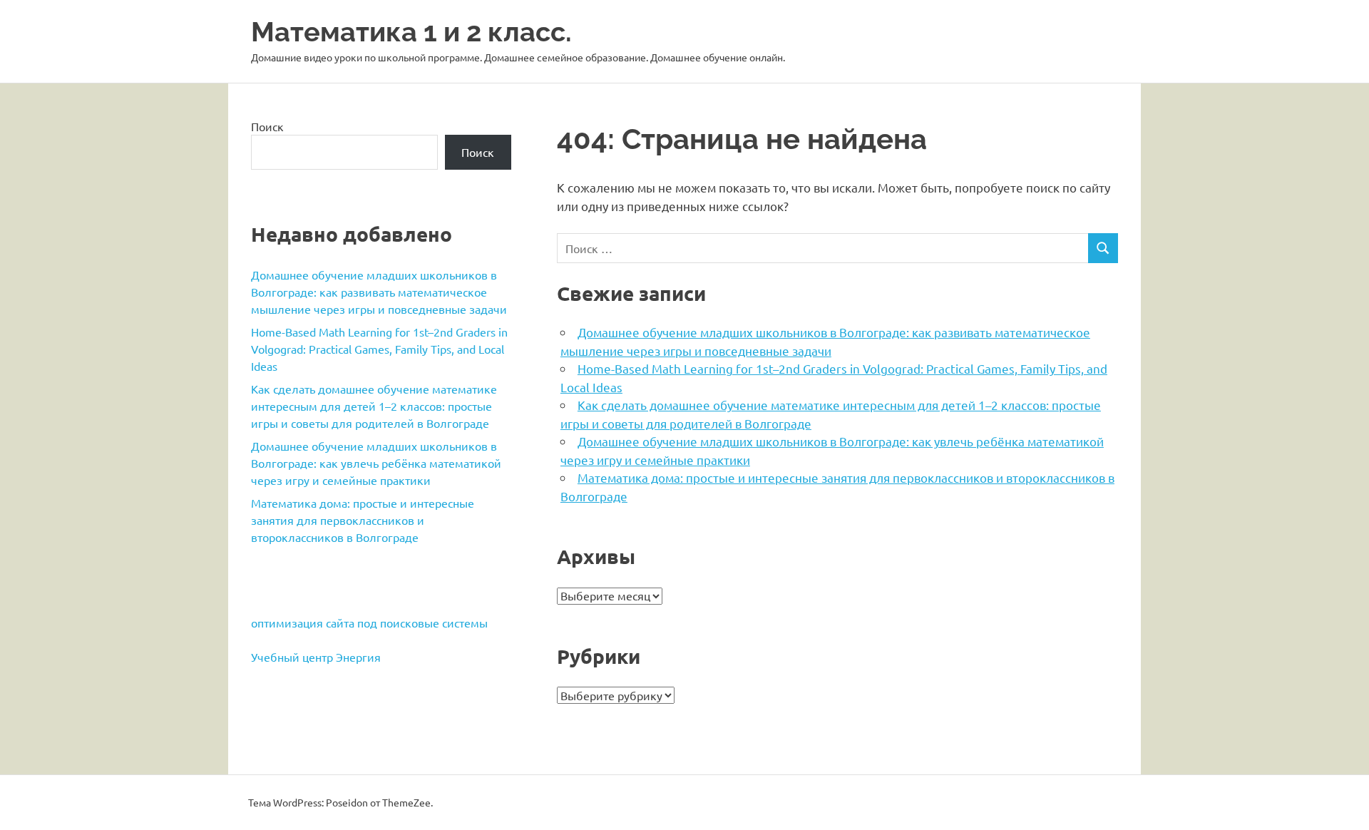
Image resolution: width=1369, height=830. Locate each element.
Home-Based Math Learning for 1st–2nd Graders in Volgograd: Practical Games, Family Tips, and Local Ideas (379, 348)
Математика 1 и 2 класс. (411, 32)
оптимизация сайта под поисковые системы (369, 622)
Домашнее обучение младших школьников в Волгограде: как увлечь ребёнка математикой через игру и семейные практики (376, 463)
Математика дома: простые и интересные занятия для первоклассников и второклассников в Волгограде (362, 520)
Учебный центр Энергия (316, 657)
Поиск (267, 126)
